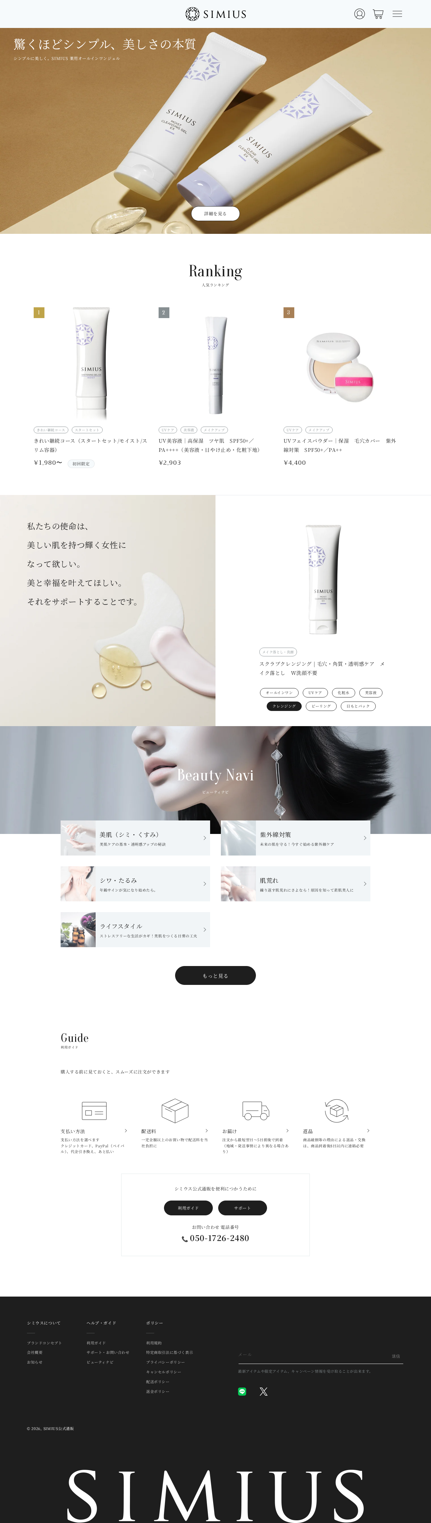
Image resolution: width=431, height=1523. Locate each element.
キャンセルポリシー (163, 1371)
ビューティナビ (100, 1362)
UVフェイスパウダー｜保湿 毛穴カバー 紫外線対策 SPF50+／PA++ (340, 445)
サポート (242, 1208)
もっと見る (215, 975)
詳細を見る (215, 213)
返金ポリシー (158, 1391)
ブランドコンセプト (44, 1343)
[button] (397, 14)
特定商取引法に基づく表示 (169, 1352)
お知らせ (34, 1362)
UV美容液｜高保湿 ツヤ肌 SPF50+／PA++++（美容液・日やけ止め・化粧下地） (211, 445)
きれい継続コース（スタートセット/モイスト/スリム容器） (90, 445)
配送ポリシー (158, 1381)
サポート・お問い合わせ (108, 1352)
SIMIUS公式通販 (58, 1428)
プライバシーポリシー (165, 1362)
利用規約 (154, 1343)
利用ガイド (188, 1208)
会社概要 (34, 1352)
